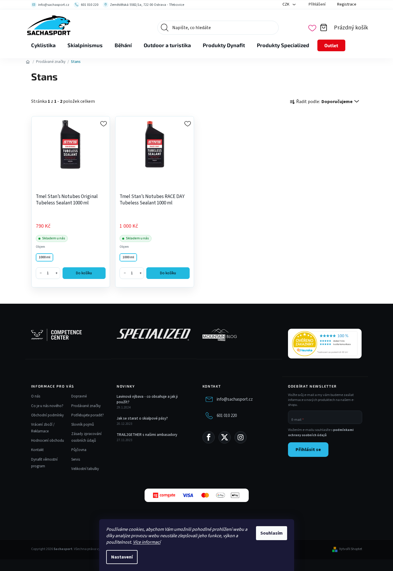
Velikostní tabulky (85, 468)
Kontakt (37, 449)
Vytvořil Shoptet (350, 549)
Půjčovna (78, 449)
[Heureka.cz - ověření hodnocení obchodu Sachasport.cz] (325, 343)
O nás (35, 396)
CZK (286, 4)
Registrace (346, 4)
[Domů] (28, 61)
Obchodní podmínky (47, 415)
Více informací (147, 542)
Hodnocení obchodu (47, 440)
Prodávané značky (86, 406)
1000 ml (44, 257)
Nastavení (122, 557)
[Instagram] (240, 437)
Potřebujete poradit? (87, 415)
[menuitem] (43, 45)
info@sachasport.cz (235, 399)
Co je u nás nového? (47, 406)
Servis (75, 459)
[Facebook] (208, 437)
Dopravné (79, 396)
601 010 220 (227, 416)
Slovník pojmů (82, 424)
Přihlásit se (308, 449)
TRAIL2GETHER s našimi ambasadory (147, 434)
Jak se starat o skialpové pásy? (142, 418)
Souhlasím (271, 533)
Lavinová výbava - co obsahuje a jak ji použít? (147, 399)
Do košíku (84, 273)
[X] (224, 437)
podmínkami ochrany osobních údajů (321, 432)
